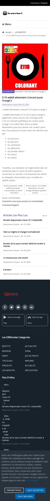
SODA (27, 351)
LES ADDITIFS (8, 91)
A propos (7, 269)
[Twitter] (11, 307)
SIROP (5, 355)
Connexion (35, 3)
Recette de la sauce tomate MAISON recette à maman (24, 244)
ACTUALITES (31, 346)
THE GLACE (7, 360)
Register (44, 3)
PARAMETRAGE (14, 490)
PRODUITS (7, 365)
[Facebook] (5, 307)
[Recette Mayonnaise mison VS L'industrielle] (6, 394)
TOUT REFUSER (25, 496)
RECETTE (6, 346)
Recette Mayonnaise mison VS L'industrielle (22, 220)
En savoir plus (32, 480)
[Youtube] (18, 307)
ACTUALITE (30, 365)
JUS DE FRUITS (31, 355)
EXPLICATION (31, 370)
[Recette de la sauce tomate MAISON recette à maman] (6, 425)
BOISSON (6, 351)
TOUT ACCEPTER (35, 490)
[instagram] (25, 307)
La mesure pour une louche (15, 258)
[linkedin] (31, 307)
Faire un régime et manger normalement (21, 232)
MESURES (29, 360)
